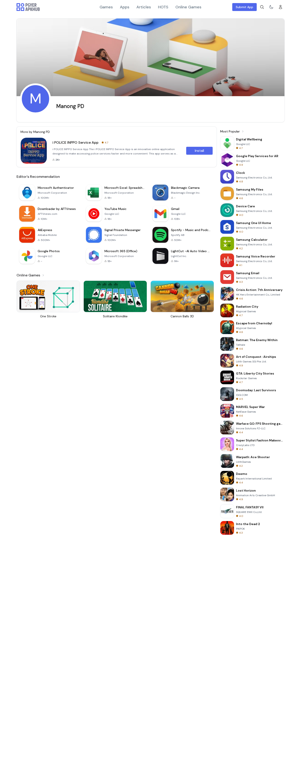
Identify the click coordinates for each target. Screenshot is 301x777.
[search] (262, 7)
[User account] (280, 7)
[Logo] (28, 7)
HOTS (163, 7)
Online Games (188, 7)
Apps (124, 7)
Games (106, 7)
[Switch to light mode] (271, 7)
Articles (143, 7)
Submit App (244, 7)
